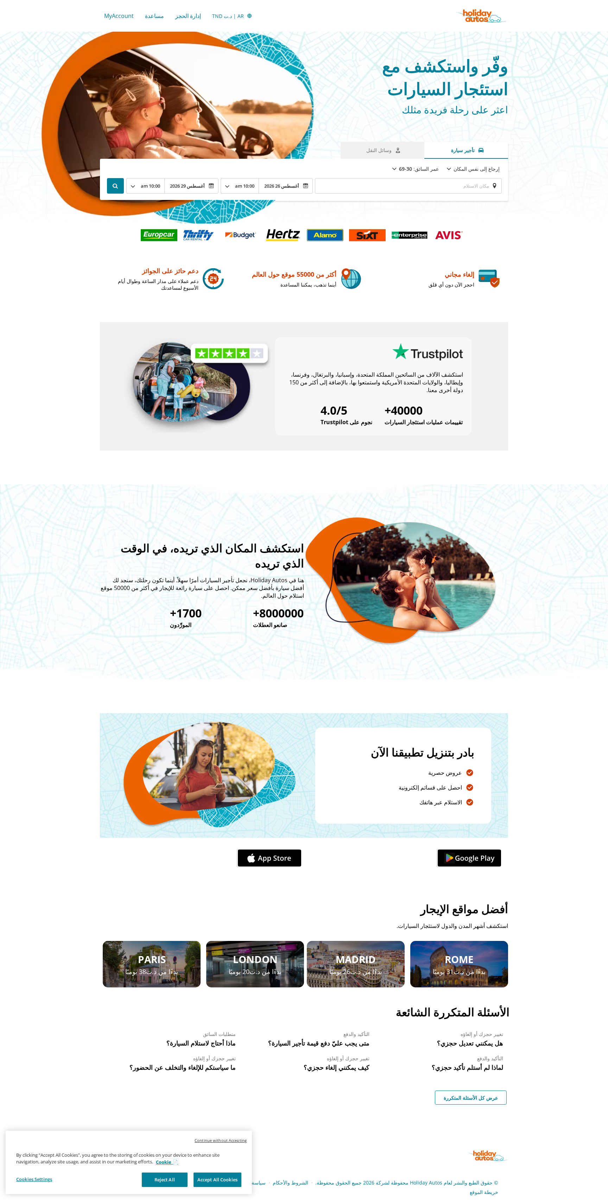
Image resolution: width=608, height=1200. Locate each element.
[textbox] (408, 186)
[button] (468, 858)
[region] (129, 1162)
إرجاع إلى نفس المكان (477, 168)
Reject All (164, 1179)
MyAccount (119, 16)
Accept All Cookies (217, 1179)
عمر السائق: (419, 168)
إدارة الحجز (188, 16)
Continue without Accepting (221, 1140)
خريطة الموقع (484, 1192)
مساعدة (154, 16)
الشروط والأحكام (290, 1182)
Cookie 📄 (167, 1162)
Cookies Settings (34, 1179)
